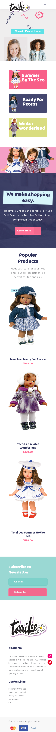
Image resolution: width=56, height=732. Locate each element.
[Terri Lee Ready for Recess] (28, 320)
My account (13, 699)
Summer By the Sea (17, 688)
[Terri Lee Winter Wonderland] (28, 405)
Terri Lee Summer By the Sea (28, 534)
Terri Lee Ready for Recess (28, 359)
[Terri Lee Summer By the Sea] (28, 494)
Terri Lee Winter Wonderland (28, 446)
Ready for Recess (16, 695)
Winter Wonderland (17, 692)
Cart (10, 702)
